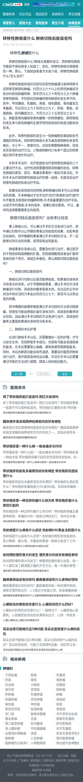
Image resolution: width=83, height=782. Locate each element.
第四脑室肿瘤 (65, 738)
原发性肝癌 (12, 709)
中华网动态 (47, 765)
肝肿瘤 (9, 694)
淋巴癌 (9, 689)
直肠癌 (60, 699)
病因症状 (41, 14)
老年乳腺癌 (63, 728)
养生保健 (74, 14)
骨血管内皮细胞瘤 (68, 743)
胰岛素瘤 (11, 718)
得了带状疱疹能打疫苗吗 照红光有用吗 (30, 396)
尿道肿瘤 (37, 709)
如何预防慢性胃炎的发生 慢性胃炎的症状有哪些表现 (40, 554)
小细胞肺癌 (38, 743)
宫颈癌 (35, 689)
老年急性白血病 (66, 713)
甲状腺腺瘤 (38, 728)
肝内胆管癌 (63, 723)
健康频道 (8, 30)
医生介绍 (58, 23)
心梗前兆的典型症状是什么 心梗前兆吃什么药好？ (39, 604)
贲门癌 (9, 713)
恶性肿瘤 (37, 699)
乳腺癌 (60, 675)
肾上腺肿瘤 (12, 728)
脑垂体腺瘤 (38, 713)
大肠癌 (35, 684)
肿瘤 (59, 694)
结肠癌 (60, 684)
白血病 (9, 684)
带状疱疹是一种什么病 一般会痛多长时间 (32, 446)
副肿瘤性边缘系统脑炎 (20, 743)
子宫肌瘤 (11, 675)
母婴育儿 (9, 23)
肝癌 (8, 679)
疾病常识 (58, 14)
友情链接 (34, 765)
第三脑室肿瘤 (14, 723)
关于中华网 (9, 760)
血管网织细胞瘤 (15, 733)
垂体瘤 (9, 704)
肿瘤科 (8, 668)
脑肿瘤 (9, 738)
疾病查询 (74, 23)
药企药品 (25, 14)
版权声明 (61, 760)
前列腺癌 (37, 723)
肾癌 (34, 733)
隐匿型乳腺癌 (65, 718)
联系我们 (36, 760)
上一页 (18, 374)
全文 (64, 374)
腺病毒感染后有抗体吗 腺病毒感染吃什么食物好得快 (40, 579)
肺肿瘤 (60, 689)
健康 (26, 4)
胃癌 (34, 679)
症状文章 (19, 30)
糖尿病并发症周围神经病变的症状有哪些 (32, 421)
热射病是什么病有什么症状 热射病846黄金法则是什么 (42, 529)
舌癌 (34, 718)
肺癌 (28, 30)
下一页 (44, 374)
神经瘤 (35, 704)
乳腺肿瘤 (37, 694)
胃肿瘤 (60, 679)
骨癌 (59, 704)
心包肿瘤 (37, 738)
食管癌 (60, 709)
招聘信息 (48, 760)
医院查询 (41, 23)
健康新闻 (9, 14)
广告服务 (23, 760)
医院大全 (25, 23)
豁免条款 (73, 760)
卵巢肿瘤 (11, 699)
